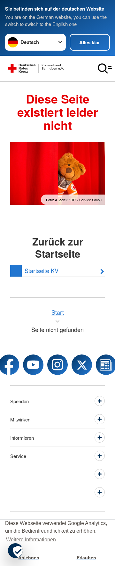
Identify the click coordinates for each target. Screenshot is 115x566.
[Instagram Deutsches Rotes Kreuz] (57, 364)
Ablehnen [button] (28, 557)
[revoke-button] (15, 550)
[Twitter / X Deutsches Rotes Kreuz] (82, 364)
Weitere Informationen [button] (31, 539)
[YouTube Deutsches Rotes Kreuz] (33, 364)
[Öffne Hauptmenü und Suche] (104, 68)
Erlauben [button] (86, 557)
